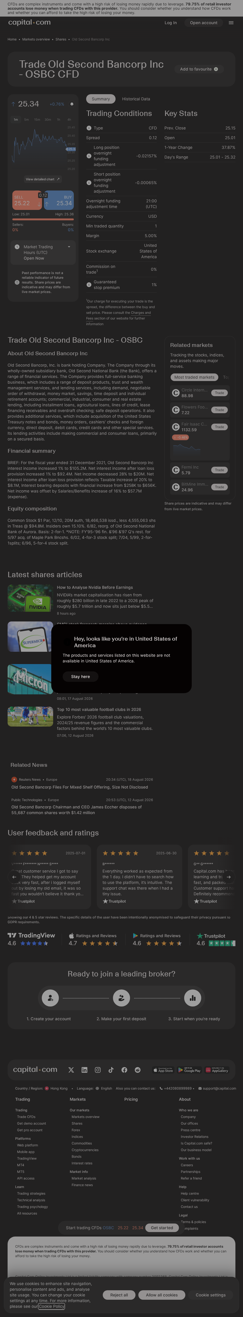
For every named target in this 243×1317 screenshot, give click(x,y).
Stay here (80, 676)
